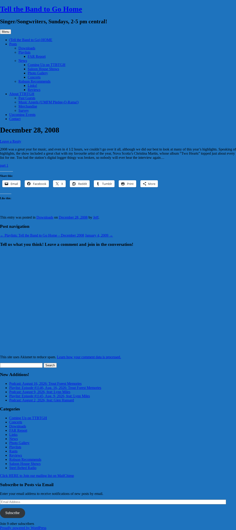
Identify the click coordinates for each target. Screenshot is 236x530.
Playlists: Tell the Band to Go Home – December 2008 (42, 235)
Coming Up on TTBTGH (46, 65)
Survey (23, 110)
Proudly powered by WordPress (23, 528)
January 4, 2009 (99, 235)
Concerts (34, 77)
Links (13, 435)
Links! (32, 85)
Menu (5, 31)
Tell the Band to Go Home (41, 9)
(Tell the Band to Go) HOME (30, 40)
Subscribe (12, 513)
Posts (13, 44)
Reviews (34, 90)
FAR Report (37, 56)
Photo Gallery (38, 73)
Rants (13, 451)
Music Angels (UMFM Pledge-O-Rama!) (48, 102)
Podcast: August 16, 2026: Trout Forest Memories (45, 383)
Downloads (26, 48)
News (22, 61)
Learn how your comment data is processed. (89, 357)
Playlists (24, 52)
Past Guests (26, 98)
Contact (15, 119)
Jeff (95, 217)
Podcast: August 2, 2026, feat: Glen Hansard (41, 400)
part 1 (4, 165)
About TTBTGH (21, 94)
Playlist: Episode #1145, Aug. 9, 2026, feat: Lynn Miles (49, 396)
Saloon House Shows (43, 69)
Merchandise (27, 106)
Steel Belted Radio (22, 468)
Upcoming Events (22, 115)
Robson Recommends (34, 81)
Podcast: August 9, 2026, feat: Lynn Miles (39, 392)
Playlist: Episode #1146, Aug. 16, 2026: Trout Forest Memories (55, 388)
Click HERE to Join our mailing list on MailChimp (37, 476)
